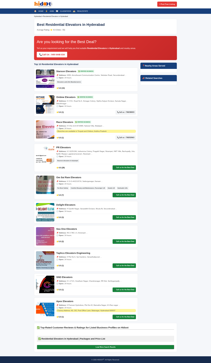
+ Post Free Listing (167, 4)
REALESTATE (82, 11)
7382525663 (130, 137)
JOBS (52, 11)
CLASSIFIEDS (65, 11)
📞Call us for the (124, 167)
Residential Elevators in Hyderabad (55, 16)
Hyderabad (38, 16)
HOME (40, 11)
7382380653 (130, 112)
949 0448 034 (58, 54)
